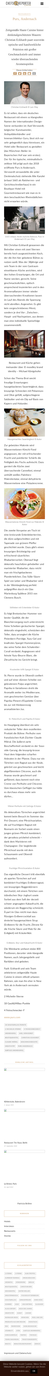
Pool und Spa (37, 1317)
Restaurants (24, 14)
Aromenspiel (10, 1033)
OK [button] (34, 1371)
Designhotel (10, 1291)
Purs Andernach (25, 1046)
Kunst (19, 1313)
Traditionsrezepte (29, 1339)
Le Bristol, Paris (10, 1184)
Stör (18, 1330)
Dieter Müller (24, 1291)
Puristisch (33, 1322)
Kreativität (10, 1046)
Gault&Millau (10, 1300)
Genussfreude (25, 1300)
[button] (15, 74)
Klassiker (39, 1304)
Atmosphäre (20, 1282)
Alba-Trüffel (30, 1273)
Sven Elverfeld (11, 1335)
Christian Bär (26, 1286)
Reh (6, 1326)
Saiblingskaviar (30, 1326)
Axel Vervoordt (26, 1033)
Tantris (23, 1335)
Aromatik (9, 1282)
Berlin (31, 1282)
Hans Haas (38, 1300)
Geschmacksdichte (29, 1042)
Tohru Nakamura (12, 1339)
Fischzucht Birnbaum (30, 1295)
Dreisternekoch (11, 1295)
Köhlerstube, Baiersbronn (14, 1102)
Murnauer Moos (11, 1317)
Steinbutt (9, 1330)
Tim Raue (33, 1335)
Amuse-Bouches (29, 1278)
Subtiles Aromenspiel (14, 1050)
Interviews (9, 1226)
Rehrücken (15, 1326)
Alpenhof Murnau (12, 1278)
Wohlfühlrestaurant (22, 1344)
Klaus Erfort (10, 1308)
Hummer (8, 1304)
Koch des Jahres (25, 1308)
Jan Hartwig (27, 1304)
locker (28, 1313)
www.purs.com (12, 1017)
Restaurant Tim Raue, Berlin (15, 1143)
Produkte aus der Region (15, 1322)
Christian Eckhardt (30, 1037)
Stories (7, 1236)
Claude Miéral (11, 1042)
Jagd (17, 1304)
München (25, 1317)
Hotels (7, 1221)
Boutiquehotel (11, 1037)
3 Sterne (18, 1273)
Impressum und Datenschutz (17, 1353)
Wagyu (8, 1344)
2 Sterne (8, 1273)
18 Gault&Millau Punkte (15, 1025)
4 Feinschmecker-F (32, 1029)
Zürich (37, 1344)
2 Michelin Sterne (13, 1029)
